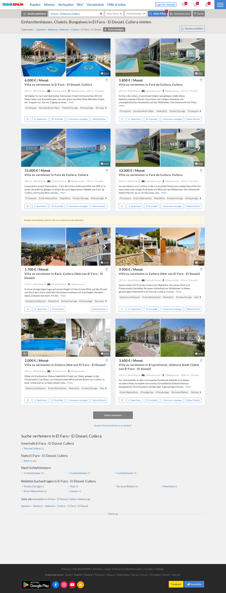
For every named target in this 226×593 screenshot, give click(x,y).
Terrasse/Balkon (125, 486)
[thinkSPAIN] (12, 4)
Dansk (68, 574)
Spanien (41, 29)
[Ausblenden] (27, 119)
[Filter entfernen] (101, 14)
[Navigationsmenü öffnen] (220, 4)
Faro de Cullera (32, 448)
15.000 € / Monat (37, 170)
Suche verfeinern (113, 415)
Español (88, 574)
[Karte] (107, 80)
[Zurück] (25, 108)
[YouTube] (72, 584)
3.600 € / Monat (131, 360)
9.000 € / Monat (131, 269)
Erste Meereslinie (34, 491)
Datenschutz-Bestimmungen (127, 568)
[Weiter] (105, 57)
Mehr (71, 102)
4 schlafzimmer (78, 473)
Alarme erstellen (194, 28)
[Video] (25, 353)
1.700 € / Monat (36, 269)
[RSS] (80, 584)
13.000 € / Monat (132, 170)
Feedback (176, 584)
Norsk (135, 574)
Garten (74, 491)
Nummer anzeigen (78, 119)
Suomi (166, 574)
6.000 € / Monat (36, 80)
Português (155, 574)
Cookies (148, 568)
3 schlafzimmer (32, 473)
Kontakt (59, 119)
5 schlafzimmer (124, 473)
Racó (27, 460)
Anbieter (97, 568)
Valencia (52, 29)
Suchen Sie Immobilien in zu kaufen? (113, 425)
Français (100, 574)
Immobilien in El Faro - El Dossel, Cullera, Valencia (59, 499)
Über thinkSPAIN (81, 568)
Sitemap (65, 568)
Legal (107, 568)
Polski (143, 574)
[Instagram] (64, 584)
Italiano (111, 574)
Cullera (75, 29)
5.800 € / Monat (131, 80)
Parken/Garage (32, 486)
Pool (72, 486)
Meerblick (168, 486)
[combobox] (76, 14)
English (78, 574)
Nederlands (123, 574)
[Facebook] (55, 584)
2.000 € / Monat (36, 360)
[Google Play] (36, 585)
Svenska (176, 574)
